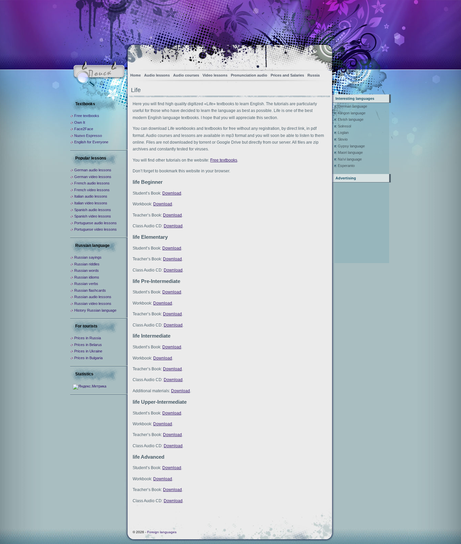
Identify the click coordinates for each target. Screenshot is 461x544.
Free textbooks (223, 160)
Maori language (350, 152)
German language (352, 106)
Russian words (86, 270)
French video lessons (92, 190)
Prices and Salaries (287, 75)
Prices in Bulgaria (88, 358)
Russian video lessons (92, 304)
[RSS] (321, 56)
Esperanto (346, 166)
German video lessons (92, 177)
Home (135, 75)
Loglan (343, 133)
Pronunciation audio (249, 75)
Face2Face (83, 129)
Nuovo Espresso (88, 136)
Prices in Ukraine (88, 351)
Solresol (344, 126)
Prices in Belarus (88, 345)
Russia (313, 75)
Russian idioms (86, 277)
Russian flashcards (90, 290)
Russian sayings (88, 257)
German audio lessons (92, 170)
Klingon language (351, 113)
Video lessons (214, 75)
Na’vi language (350, 159)
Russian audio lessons (92, 297)
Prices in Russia (87, 338)
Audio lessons (157, 75)
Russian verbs (86, 284)
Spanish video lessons (92, 216)
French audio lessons (92, 183)
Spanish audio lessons (92, 210)
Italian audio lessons (90, 196)
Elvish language (350, 119)
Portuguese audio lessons (95, 223)
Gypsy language (351, 146)
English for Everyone (91, 142)
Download (171, 193)
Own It (79, 122)
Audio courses (186, 75)
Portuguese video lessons (95, 229)
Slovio (343, 139)
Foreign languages (162, 532)
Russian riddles (87, 264)
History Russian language (95, 310)
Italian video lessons (90, 203)
